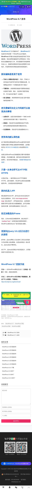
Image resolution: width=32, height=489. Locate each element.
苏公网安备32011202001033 (11, 474)
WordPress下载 (19, 323)
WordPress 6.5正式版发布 (9, 350)
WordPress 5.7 (6, 51)
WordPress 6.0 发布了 (8, 371)
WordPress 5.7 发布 (12, 315)
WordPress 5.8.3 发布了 (8, 378)
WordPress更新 (16, 326)
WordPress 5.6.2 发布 (13, 332)
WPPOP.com (8, 318)
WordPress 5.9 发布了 (8, 374)
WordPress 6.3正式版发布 (9, 357)
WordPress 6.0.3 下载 (8, 367)
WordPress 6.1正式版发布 (9, 364)
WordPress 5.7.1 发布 (13, 335)
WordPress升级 (6, 326)
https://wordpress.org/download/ (10, 282)
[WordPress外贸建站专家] (8, 6)
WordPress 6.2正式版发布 (9, 360)
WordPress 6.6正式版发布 (9, 346)
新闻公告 (16, 12)
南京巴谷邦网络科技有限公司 (22, 468)
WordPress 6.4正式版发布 (9, 353)
